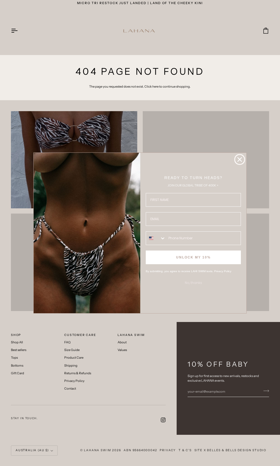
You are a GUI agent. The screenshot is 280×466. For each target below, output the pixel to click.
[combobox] (156, 238)
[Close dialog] (239, 159)
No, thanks (193, 282)
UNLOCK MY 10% (193, 257)
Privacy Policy (222, 271)
